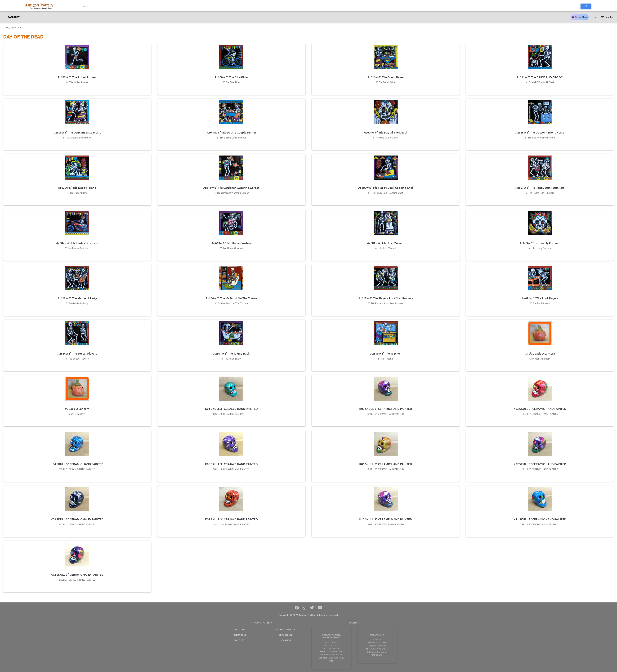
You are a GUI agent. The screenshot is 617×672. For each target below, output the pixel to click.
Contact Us (239, 635)
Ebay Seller (285, 635)
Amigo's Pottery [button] (262, 622)
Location (285, 640)
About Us (240, 629)
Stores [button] (353, 622)
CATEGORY (14, 17)
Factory (240, 640)
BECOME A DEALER (285, 629)
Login (595, 17)
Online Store (580, 17)
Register (608, 17)
